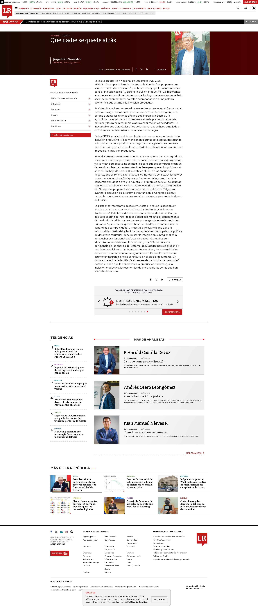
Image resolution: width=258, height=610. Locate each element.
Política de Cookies (137, 602)
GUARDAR (161, 70)
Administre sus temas (63, 135)
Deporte (58, 380)
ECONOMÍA (36, 8)
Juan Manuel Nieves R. (146, 423)
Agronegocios (89, 537)
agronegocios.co (80, 587)
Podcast (86, 566)
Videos (108, 572)
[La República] (7, 11)
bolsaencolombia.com (149, 587)
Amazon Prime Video (111, 13)
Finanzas (86, 556)
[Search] (237, 8)
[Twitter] (141, 69)
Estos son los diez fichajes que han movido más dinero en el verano (70, 386)
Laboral (58, 429)
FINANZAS (24, 8)
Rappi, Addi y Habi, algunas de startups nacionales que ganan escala (69, 370)
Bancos (130, 498)
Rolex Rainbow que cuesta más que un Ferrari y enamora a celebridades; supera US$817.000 (68, 353)
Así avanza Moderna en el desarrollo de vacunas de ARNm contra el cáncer (68, 402)
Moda (56, 346)
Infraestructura (111, 559)
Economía (131, 546)
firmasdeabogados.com (126, 587)
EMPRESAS (48, 8)
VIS (152, 13)
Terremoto (143, 13)
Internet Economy (91, 562)
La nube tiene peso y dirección (145, 361)
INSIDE (166, 8)
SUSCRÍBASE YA (172, 312)
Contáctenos (158, 543)
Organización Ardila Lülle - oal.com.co (195, 587)
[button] (98, 302)
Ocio (129, 562)
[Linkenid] (62, 532)
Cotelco (132, 13)
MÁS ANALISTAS (194, 453)
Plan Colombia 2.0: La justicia (143, 396)
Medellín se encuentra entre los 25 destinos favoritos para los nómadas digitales (85, 505)
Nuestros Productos (161, 540)
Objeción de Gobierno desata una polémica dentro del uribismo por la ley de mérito (70, 418)
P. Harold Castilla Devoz (147, 352)
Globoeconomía (134, 556)
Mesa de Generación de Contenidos (168, 537)
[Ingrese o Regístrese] (254, 8)
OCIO (58, 8)
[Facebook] (136, 69)
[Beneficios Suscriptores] (246, 7)
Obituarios (109, 562)
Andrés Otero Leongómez (149, 387)
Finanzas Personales (113, 556)
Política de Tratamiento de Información (170, 553)
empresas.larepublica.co (102, 587)
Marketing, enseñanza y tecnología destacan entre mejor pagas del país (68, 434)
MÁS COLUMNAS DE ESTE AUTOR (114, 69)
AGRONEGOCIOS (91, 8)
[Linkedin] (147, 69)
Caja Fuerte (110, 540)
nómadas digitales (61, 13)
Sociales (86, 572)
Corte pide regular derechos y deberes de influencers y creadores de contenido (193, 505)
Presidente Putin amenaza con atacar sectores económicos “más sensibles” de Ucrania (84, 484)
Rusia (75, 476)
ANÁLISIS (105, 8)
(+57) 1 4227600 (57, 544)
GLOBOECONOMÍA (72, 8)
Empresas (87, 553)
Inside (129, 559)
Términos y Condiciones (163, 549)
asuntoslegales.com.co (60, 587)
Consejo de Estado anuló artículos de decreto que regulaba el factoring (140, 504)
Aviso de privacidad (161, 546)
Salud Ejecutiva (133, 566)
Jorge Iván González (67, 59)
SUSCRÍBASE (250, 2)
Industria (58, 364)
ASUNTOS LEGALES (121, 8)
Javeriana (46, 13)
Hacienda (131, 476)
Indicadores (88, 559)
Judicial (57, 412)
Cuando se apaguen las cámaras (146, 432)
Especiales (109, 553)
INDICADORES (154, 8)
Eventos (130, 553)
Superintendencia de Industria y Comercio (171, 559)
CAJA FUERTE (139, 8)
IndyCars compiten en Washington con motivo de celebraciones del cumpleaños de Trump (193, 483)
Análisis (130, 537)
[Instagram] (67, 532)
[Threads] (72, 532)
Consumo (87, 546)
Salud (57, 396)
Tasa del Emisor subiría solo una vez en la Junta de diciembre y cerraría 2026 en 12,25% (140, 483)
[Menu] (17, 8)
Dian (124, 13)
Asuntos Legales (90, 540)
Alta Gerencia (111, 537)
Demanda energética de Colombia (86, 13)
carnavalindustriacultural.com (63, 590)
